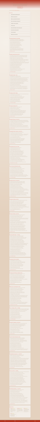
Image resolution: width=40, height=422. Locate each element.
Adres (15, 421)
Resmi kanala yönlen (12, 210)
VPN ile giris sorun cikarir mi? (14, 34)
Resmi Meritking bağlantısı (13, 177)
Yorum (35, 421)
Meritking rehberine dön (12, 350)
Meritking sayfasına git (12, 283)
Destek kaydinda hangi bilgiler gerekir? (15, 14)
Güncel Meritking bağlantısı (13, 102)
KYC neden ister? (13, 25)
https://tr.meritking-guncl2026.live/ (15, 10)
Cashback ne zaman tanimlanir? (14, 23)
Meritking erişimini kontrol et (13, 269)
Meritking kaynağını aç (12, 333)
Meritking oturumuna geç (12, 143)
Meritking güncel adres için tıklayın (13, 304)
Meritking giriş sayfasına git (13, 385)
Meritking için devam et (12, 231)
